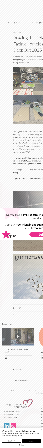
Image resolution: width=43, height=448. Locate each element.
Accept (31, 441)
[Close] (40, 430)
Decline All (11, 441)
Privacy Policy (17, 435)
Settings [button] (21, 445)
